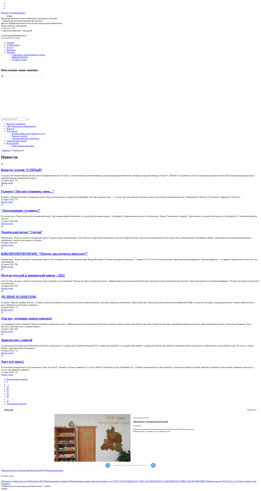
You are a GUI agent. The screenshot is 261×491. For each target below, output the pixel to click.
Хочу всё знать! (12, 361)
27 (8, 394)
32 (8, 401)
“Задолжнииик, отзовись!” (20, 210)
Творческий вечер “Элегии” (22, 232)
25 (8, 389)
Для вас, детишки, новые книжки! (26, 318)
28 (8, 396)
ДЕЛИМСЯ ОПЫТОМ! (19, 296)
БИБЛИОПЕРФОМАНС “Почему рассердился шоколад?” (44, 253)
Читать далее (7, 183)
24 (8, 386)
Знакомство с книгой (16, 340)
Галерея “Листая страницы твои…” (27, 191)
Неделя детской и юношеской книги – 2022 (33, 275)
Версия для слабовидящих (13, 13)
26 (8, 391)
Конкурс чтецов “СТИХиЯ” (21, 170)
